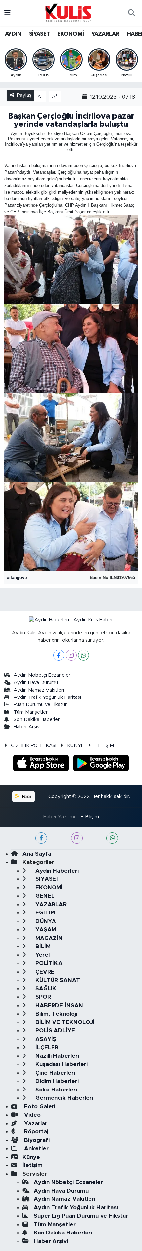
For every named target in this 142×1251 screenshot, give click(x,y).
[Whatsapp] (83, 655)
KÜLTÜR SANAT (57, 980)
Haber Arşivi (27, 726)
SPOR (42, 997)
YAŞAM (45, 929)
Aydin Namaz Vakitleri (39, 690)
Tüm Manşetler (31, 712)
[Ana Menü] (7, 13)
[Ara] (131, 13)
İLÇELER (46, 1047)
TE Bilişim (88, 816)
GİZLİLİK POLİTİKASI (33, 745)
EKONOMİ (70, 34)
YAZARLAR (105, 34)
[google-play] (101, 764)
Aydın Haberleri (56, 871)
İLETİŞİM (104, 745)
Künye (31, 1157)
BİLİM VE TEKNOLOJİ (64, 1022)
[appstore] (42, 764)
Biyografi (36, 1140)
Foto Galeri (38, 1106)
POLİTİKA (48, 963)
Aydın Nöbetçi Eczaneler (42, 675)
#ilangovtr (17, 577)
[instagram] (77, 838)
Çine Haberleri (54, 1073)
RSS (26, 796)
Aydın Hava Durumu (36, 682)
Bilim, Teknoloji (55, 1014)
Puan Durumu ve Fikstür (40, 704)
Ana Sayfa (36, 854)
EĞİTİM (44, 912)
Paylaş (24, 95)
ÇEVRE (44, 972)
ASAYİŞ (45, 1039)
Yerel (42, 955)
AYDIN (13, 34)
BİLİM (42, 946)
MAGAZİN (48, 938)
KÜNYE (75, 745)
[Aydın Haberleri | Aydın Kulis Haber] (68, 12)
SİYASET (39, 34)
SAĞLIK (45, 988)
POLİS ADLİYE (54, 1030)
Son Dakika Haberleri (37, 719)
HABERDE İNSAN (58, 1005)
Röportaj (35, 1131)
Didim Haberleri (56, 1081)
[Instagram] (71, 655)
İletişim (32, 1165)
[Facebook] (58, 655)
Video (31, 1115)
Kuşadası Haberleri (61, 1064)
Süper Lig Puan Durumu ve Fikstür (81, 1216)
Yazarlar (34, 1123)
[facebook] (41, 838)
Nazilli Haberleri (56, 1056)
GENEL (44, 896)
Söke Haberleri (55, 1089)
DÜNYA (45, 921)
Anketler (35, 1148)
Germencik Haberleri (63, 1098)
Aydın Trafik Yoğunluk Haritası (47, 697)
